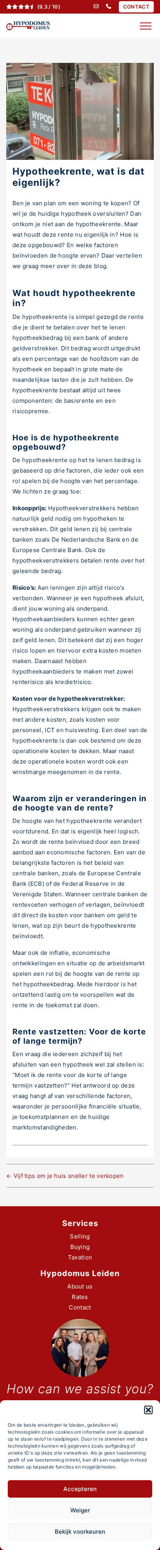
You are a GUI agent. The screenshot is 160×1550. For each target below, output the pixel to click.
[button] (148, 1410)
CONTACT (136, 6)
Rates (80, 1297)
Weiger (80, 1510)
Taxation (80, 1257)
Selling (80, 1236)
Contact (80, 1307)
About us (79, 1286)
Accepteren (80, 1489)
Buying (80, 1246)
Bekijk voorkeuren (80, 1531)
